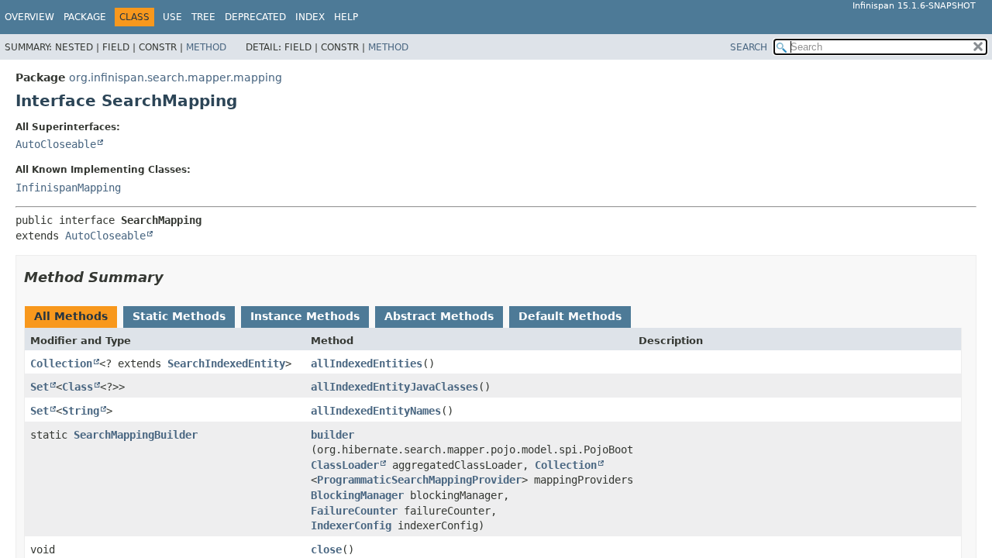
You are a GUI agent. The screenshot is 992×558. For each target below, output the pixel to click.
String (80, 411)
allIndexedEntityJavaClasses (394, 387)
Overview (29, 17)
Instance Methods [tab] (305, 316)
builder (332, 435)
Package (85, 17)
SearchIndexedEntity (226, 363)
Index (310, 17)
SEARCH (748, 47)
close (326, 549)
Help (346, 17)
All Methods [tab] (71, 316)
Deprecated (255, 17)
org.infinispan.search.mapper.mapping (175, 77)
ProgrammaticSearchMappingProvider (419, 480)
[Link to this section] (174, 277)
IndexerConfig (351, 525)
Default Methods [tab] (570, 316)
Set (39, 387)
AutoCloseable (56, 144)
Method (206, 47)
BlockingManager (357, 495)
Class (77, 387)
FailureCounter (354, 511)
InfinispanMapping (68, 187)
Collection (61, 363)
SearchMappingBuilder (136, 435)
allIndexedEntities (366, 363)
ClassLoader (345, 465)
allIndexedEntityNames (376, 411)
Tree (203, 17)
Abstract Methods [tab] (439, 316)
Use (172, 17)
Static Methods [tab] (179, 316)
